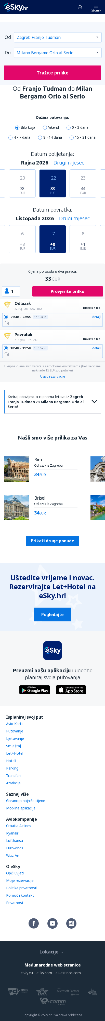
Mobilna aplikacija (20, 808)
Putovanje (14, 731)
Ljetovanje (15, 738)
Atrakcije (13, 783)
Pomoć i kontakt (20, 895)
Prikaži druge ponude (52, 541)
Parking (12, 768)
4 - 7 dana (22, 137)
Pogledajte (52, 614)
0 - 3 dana (80, 127)
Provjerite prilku (67, 291)
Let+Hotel (14, 753)
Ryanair (12, 833)
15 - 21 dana (85, 137)
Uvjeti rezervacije (52, 376)
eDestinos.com (68, 972)
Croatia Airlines (18, 825)
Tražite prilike (53, 73)
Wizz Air (12, 855)
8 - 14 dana (52, 137)
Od (8, 37)
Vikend (53, 127)
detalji (96, 317)
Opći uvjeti (15, 873)
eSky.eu (27, 972)
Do (8, 52)
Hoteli (11, 760)
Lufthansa (14, 840)
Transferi (13, 775)
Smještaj (13, 745)
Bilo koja (28, 127)
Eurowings (14, 848)
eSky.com (44, 972)
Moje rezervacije (20, 880)
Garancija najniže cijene (25, 800)
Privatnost (14, 902)
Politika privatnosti (21, 887)
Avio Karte (14, 723)
